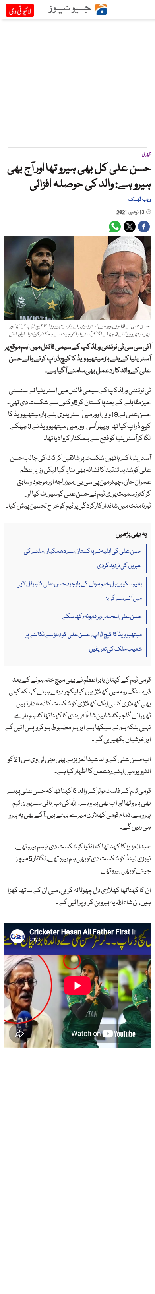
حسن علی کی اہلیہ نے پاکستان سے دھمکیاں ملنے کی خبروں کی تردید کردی (83, 559)
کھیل (146, 154)
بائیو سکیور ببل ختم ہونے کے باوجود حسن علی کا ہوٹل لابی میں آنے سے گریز (79, 591)
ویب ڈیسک (139, 199)
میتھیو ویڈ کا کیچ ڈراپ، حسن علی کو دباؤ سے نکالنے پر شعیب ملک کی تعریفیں (83, 642)
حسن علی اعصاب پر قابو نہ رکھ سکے (102, 617)
